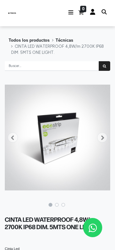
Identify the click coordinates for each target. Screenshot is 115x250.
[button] (71, 13)
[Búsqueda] (104, 66)
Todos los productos (29, 40)
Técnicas (64, 40)
